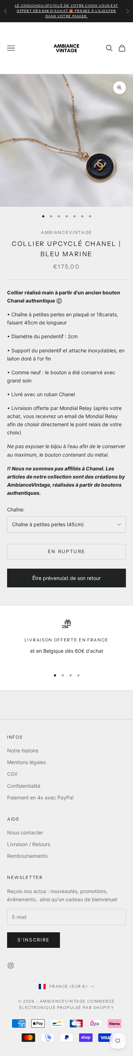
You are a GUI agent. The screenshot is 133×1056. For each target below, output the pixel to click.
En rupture (66, 551)
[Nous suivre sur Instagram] (10, 965)
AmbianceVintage (66, 232)
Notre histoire (22, 750)
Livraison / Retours (28, 844)
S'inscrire (33, 940)
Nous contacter (25, 832)
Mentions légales (26, 762)
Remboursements (27, 856)
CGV (12, 774)
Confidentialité (23, 786)
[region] (66, 641)
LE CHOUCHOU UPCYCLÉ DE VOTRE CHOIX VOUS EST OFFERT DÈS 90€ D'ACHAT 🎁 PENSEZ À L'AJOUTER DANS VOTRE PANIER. (66, 11)
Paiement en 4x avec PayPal (40, 797)
